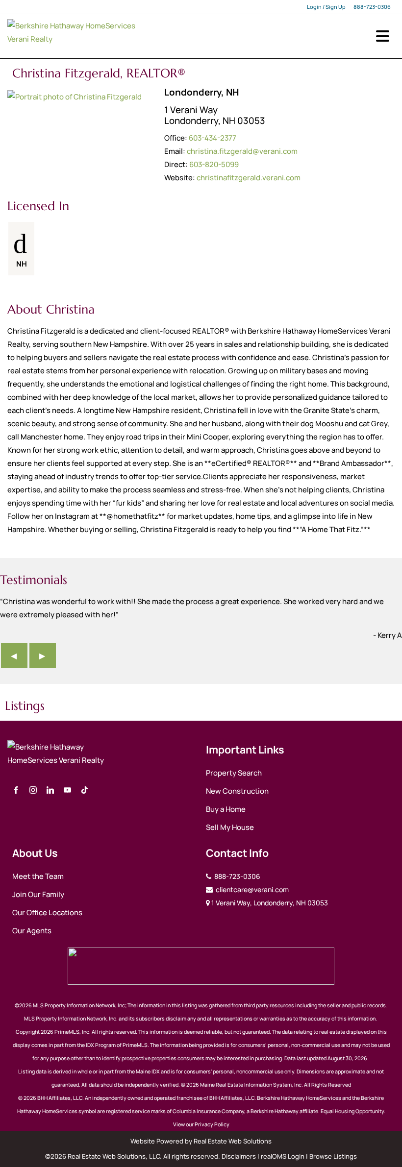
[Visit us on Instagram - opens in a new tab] (33, 790)
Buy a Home (226, 809)
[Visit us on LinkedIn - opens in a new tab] (50, 790)
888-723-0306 (372, 6)
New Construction (237, 791)
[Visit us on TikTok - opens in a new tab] (84, 790)
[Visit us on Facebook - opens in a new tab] (16, 790)
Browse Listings (333, 1156)
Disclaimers (239, 1156)
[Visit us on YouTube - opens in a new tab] (67, 790)
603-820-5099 (214, 164)
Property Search (234, 773)
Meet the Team (38, 876)
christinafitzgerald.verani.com (249, 177)
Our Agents (31, 930)
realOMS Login (282, 1156)
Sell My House (230, 827)
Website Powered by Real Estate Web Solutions (201, 1141)
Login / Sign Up (326, 6)
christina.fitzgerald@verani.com (242, 151)
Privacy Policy (212, 1124)
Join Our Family (38, 894)
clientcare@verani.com (251, 889)
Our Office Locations (47, 912)
